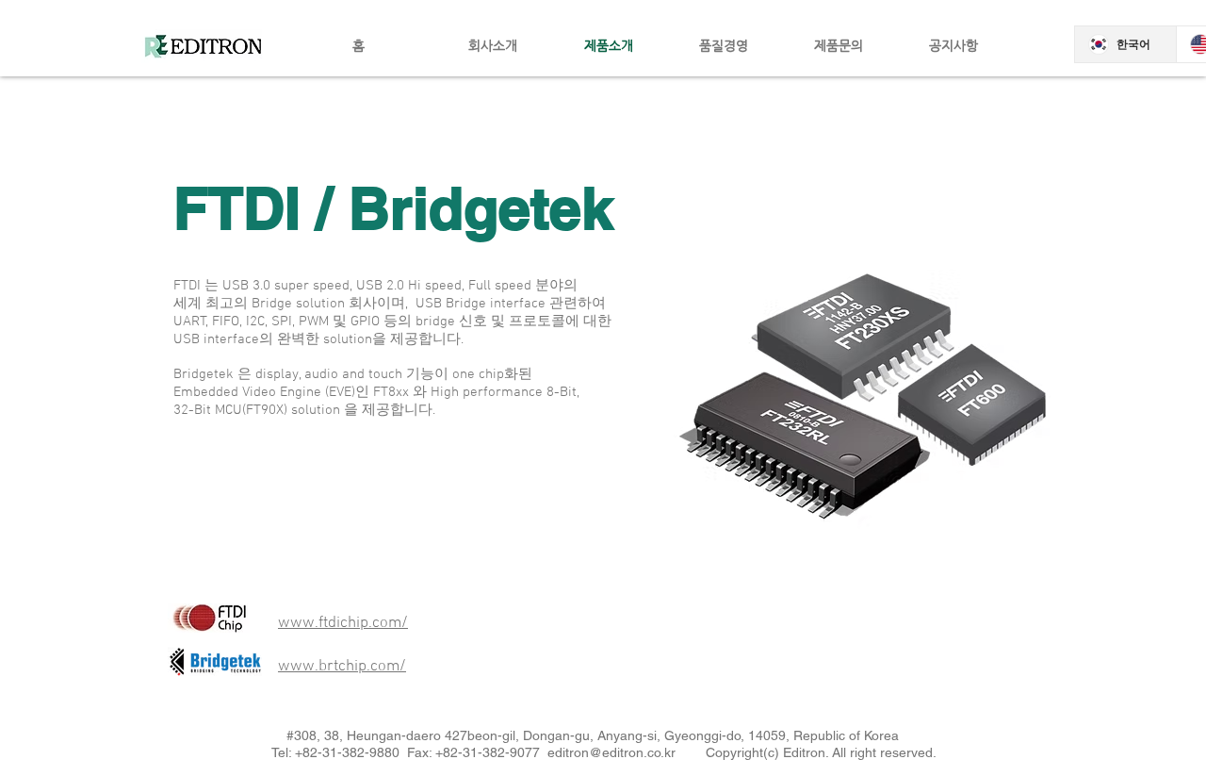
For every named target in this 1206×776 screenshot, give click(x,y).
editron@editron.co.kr (611, 752)
